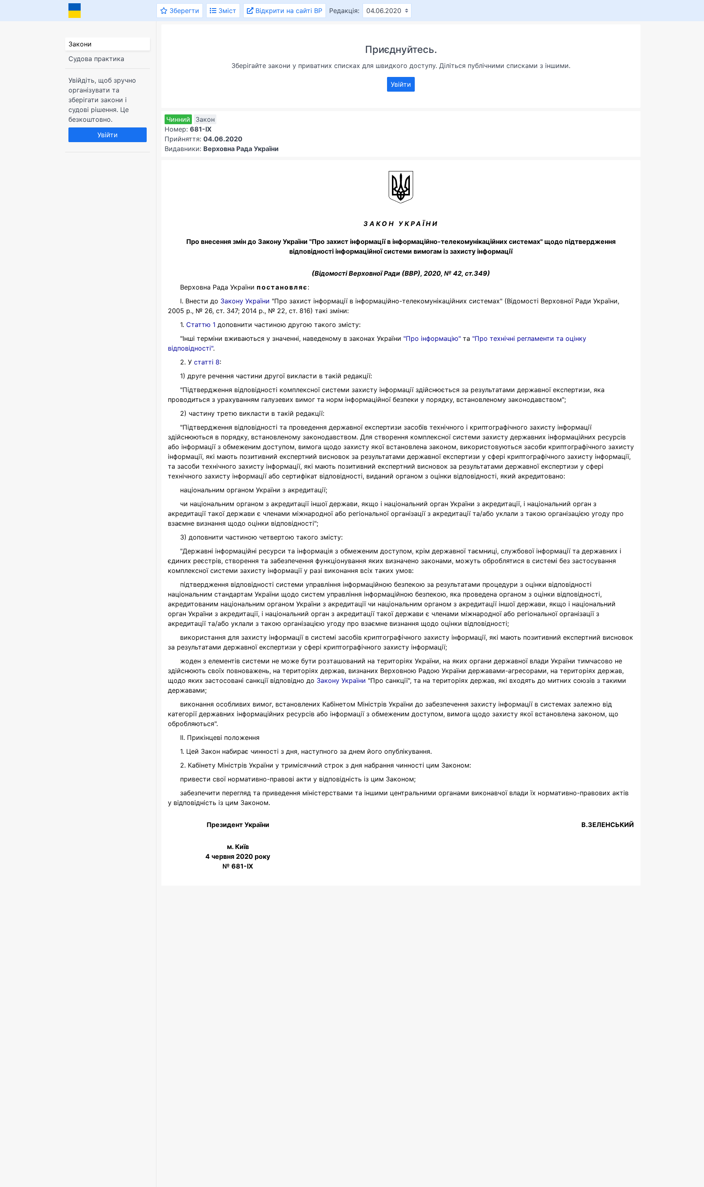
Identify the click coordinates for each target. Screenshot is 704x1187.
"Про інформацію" (432, 338)
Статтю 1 (201, 324)
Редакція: (344, 11)
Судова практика (96, 59)
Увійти (107, 135)
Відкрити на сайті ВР (287, 11)
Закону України (245, 301)
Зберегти (183, 11)
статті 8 (207, 362)
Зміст (226, 11)
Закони (80, 44)
